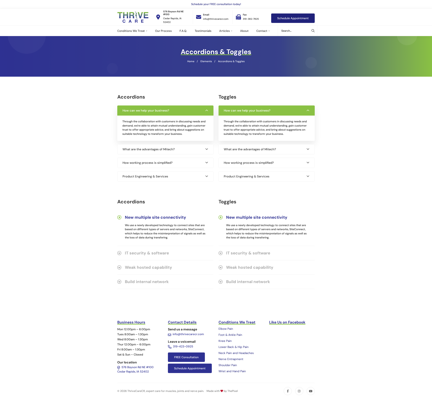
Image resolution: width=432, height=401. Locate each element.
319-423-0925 (183, 346)
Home (190, 61)
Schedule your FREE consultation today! (216, 4)
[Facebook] (288, 391)
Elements (206, 61)
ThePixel (232, 391)
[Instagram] (299, 391)
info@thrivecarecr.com (188, 334)
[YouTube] (311, 391)
